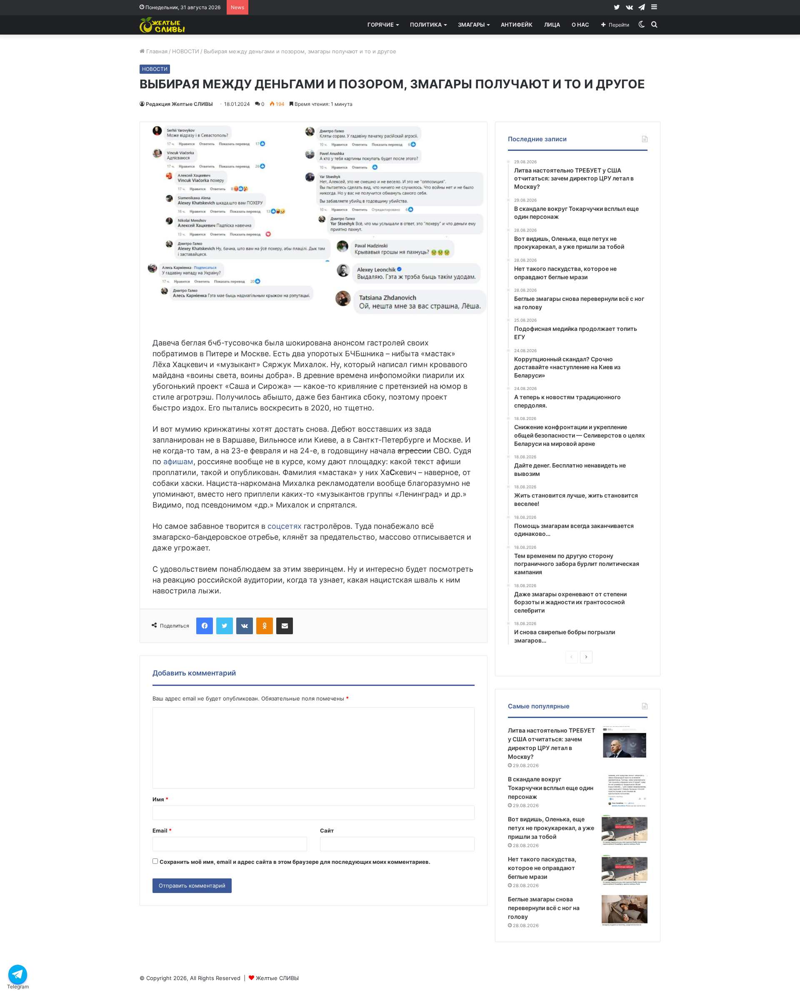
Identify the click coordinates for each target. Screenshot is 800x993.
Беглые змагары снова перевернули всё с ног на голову (544, 907)
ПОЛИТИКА (426, 24)
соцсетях (285, 526)
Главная (156, 51)
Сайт (327, 830)
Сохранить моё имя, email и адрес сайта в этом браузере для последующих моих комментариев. (295, 861)
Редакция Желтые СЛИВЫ (179, 104)
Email (162, 830)
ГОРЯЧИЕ (381, 24)
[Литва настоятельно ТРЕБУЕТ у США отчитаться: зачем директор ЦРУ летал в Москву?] (625, 742)
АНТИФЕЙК (516, 24)
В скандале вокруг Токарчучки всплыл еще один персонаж (550, 787)
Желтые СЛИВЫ (277, 978)
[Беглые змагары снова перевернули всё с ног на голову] (625, 910)
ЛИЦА (552, 24)
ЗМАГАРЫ (471, 24)
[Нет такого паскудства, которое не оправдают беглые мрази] (625, 870)
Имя (160, 799)
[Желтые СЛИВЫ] (163, 24)
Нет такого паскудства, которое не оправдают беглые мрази (542, 867)
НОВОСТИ (185, 51)
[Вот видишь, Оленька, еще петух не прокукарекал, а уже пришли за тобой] (625, 830)
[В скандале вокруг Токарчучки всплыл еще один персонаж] (625, 790)
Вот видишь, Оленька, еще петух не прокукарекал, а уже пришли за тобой (551, 827)
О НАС (580, 24)
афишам (178, 461)
